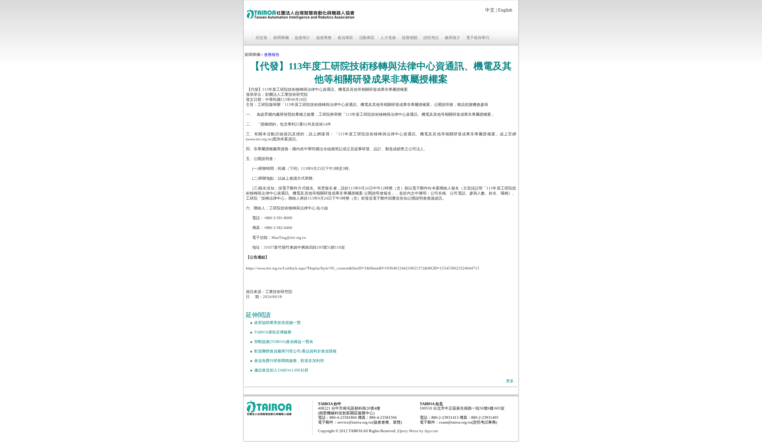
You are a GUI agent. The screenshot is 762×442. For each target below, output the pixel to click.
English (505, 9)
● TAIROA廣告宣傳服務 (268, 332)
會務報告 (271, 55)
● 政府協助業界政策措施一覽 (273, 323)
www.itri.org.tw (259, 139)
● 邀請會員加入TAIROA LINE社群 (277, 370)
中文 (490, 9)
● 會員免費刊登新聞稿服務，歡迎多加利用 (285, 361)
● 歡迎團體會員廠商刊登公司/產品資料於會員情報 (291, 351)
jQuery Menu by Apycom (417, 431)
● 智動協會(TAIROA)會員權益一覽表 (279, 342)
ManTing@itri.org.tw (288, 238)
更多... (511, 381)
